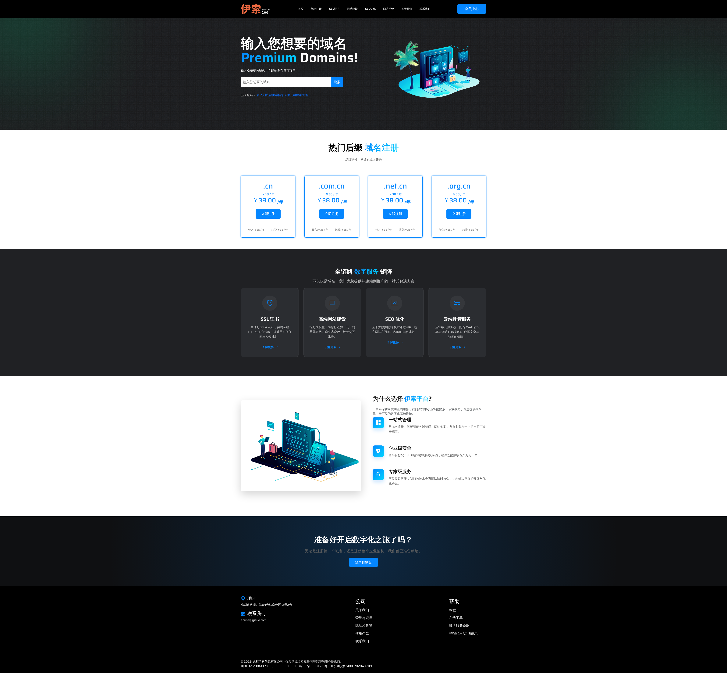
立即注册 (268, 214)
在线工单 (456, 618)
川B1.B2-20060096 (255, 666)
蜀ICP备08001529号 (313, 666)
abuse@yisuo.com (253, 620)
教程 (452, 610)
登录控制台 (363, 562)
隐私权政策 (363, 625)
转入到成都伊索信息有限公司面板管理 (282, 95)
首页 (300, 9)
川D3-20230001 (284, 666)
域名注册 (316, 9)
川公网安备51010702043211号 (352, 666)
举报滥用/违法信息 (463, 633)
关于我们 (406, 9)
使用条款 (362, 633)
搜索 (337, 82)
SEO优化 (370, 9)
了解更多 (268, 347)
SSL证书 (334, 9)
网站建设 (352, 9)
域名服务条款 (459, 625)
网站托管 (388, 9)
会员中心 (472, 9)
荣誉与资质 (363, 618)
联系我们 (425, 9)
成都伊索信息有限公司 (268, 661)
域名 (298, 661)
